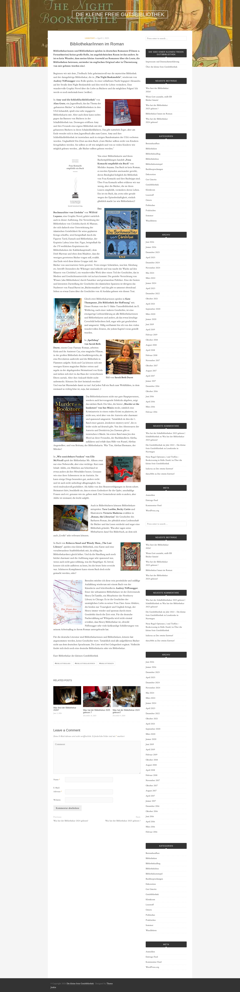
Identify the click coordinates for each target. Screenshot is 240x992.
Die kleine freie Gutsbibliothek (80, 983)
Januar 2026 (151, 247)
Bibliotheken (106, 663)
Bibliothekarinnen (85, 663)
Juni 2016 (150, 396)
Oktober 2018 (152, 339)
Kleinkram (150, 189)
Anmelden (150, 495)
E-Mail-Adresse (57, 789)
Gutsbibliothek (152, 184)
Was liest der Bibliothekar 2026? (64, 708)
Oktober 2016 (152, 391)
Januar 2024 (151, 283)
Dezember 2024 (153, 262)
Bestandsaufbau (152, 143)
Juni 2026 (150, 242)
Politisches (150, 205)
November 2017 (153, 360)
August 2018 (151, 345)
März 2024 (150, 278)
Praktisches (151, 210)
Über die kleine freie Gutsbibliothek (161, 66)
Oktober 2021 (152, 298)
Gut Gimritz (151, 179)
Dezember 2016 (152, 386)
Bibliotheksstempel (154, 164)
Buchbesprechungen (154, 169)
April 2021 (150, 303)
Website (57, 800)
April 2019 (150, 329)
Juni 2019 (150, 324)
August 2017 (151, 370)
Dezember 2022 (153, 293)
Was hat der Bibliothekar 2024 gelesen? (126, 711)
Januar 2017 (151, 381)
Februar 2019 (151, 334)
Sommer (149, 215)
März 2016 (150, 406)
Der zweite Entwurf (164, 468)
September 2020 (153, 309)
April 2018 (150, 350)
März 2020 (150, 314)
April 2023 (150, 288)
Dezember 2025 (153, 252)
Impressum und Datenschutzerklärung (162, 61)
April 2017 (150, 375)
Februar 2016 (151, 411)
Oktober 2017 (152, 365)
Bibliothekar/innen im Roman (159, 113)
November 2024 (153, 267)
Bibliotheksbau (152, 159)
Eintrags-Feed (152, 500)
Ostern (149, 200)
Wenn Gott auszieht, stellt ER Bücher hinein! (159, 98)
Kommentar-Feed (154, 505)
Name (56, 779)
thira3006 (150, 473)
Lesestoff (90, 38)
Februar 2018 (151, 355)
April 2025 (150, 257)
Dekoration (151, 174)
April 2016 (150, 401)
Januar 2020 (151, 319)
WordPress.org (152, 510)
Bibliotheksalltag (153, 153)
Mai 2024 (150, 272)
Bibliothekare (63, 663)
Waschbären (151, 220)
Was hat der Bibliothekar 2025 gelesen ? (96, 711)
